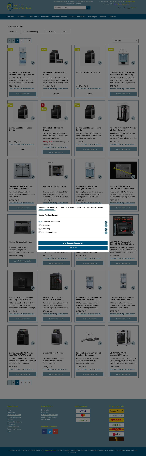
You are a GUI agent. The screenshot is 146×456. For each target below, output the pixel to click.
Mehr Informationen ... (47, 210)
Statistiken (46, 225)
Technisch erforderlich (51, 222)
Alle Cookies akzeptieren (73, 243)
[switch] (40, 225)
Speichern (73, 248)
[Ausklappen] (106, 222)
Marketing (46, 229)
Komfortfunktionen (50, 232)
